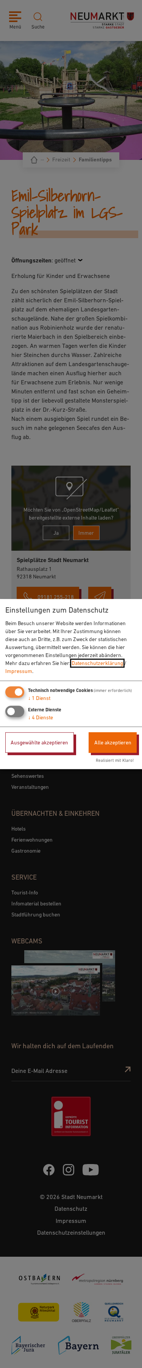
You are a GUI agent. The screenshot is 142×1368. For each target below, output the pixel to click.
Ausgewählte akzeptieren (39, 742)
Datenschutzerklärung (97, 663)
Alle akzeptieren (112, 742)
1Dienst (39, 698)
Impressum (18, 671)
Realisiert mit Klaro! (115, 760)
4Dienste (40, 717)
